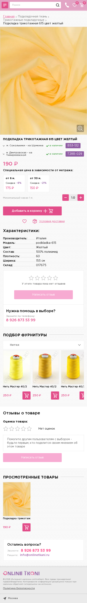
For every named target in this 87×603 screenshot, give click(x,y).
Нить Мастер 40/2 (15, 387)
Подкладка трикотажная (19, 518)
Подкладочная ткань (32, 16)
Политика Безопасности (19, 588)
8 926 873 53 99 (20, 320)
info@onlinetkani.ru (34, 555)
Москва (13, 598)
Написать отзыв (43, 294)
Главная (9, 16)
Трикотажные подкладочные (23, 20)
